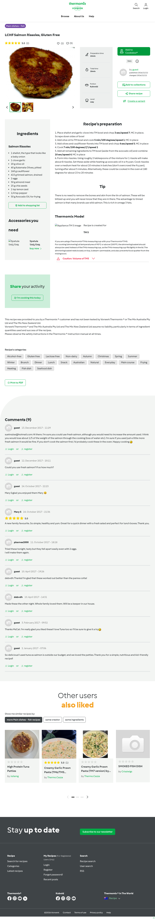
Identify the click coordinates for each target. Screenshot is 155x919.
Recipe (11, 855)
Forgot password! (53, 874)
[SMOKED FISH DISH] (133, 744)
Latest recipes (15, 870)
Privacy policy (96, 912)
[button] (136, 6)
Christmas (103, 356)
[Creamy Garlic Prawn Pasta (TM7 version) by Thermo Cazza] (96, 744)
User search (86, 866)
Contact (67, 912)
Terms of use (80, 912)
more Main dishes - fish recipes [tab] (23, 719)
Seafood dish (44, 368)
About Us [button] (79, 16)
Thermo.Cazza (55, 777)
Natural (95, 362)
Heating (11, 368)
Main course (127, 362)
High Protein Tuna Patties (18, 769)
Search (84, 855)
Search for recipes (17, 861)
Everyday (110, 362)
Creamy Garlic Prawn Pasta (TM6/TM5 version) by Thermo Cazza (57, 770)
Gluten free (33, 356)
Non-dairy (71, 356)
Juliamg (14, 776)
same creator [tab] (52, 719)
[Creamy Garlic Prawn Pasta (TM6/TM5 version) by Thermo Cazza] (59, 744)
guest (135, 69)
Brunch (25, 362)
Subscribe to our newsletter (97, 831)
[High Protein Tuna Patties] (22, 744)
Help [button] (91, 16)
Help (108, 912)
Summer (132, 356)
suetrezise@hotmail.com (18, 434)
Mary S (8, 492)
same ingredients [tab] (74, 719)
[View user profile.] (123, 72)
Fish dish (26, 368)
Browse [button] (65, 16)
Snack (64, 362)
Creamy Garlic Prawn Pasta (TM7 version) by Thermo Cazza (95, 769)
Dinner (38, 362)
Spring (118, 356)
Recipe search (88, 861)
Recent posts (51, 879)
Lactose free (53, 356)
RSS (82, 870)
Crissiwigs (127, 771)
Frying (143, 362)
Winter (11, 362)
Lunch (51, 362)
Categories (13, 866)
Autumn (87, 356)
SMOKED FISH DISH (130, 766)
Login (46, 864)
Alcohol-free (14, 356)
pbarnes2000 (21, 542)
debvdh (9, 578)
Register (48, 869)
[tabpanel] (77, 765)
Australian (78, 362)
